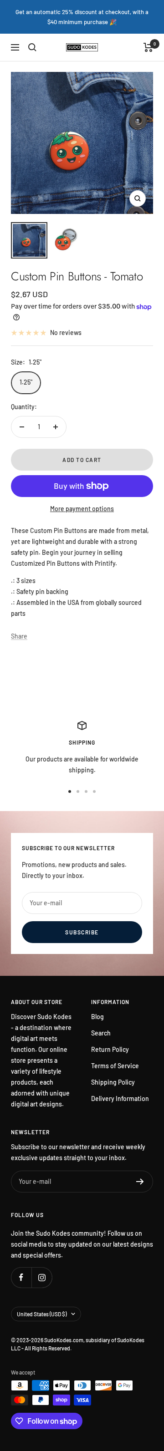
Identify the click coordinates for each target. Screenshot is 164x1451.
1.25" (26, 382)
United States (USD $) (42, 1314)
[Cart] (148, 47)
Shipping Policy (113, 1082)
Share (19, 636)
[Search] (32, 47)
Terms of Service (115, 1066)
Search (101, 1033)
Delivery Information (120, 1098)
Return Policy (110, 1049)
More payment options (82, 508)
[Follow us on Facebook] (21, 1277)
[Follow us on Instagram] (41, 1277)
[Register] (140, 1181)
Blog (97, 1016)
